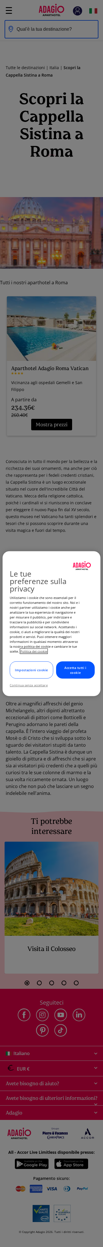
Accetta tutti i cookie (75, 669)
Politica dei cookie (33, 651)
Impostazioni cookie (31, 670)
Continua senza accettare (29, 685)
